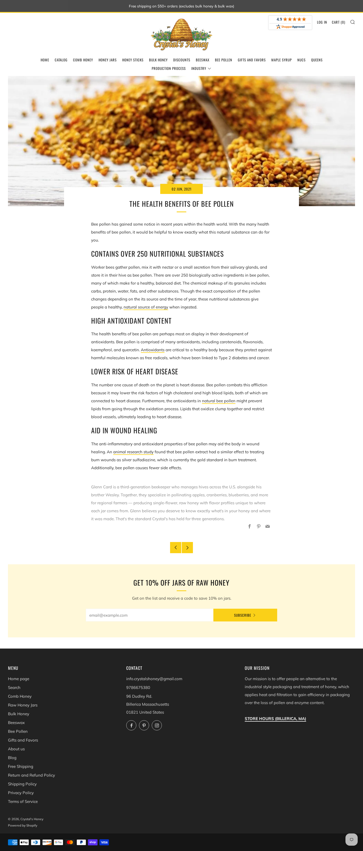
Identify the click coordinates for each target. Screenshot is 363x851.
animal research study (133, 451)
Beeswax (202, 59)
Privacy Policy (21, 792)
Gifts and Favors (252, 59)
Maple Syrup (281, 59)
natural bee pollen (218, 400)
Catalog (61, 59)
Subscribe (242, 615)
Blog (12, 757)
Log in (322, 22)
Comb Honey (83, 59)
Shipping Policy (22, 783)
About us (16, 748)
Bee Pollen (223, 59)
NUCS (301, 59)
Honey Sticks (132, 59)
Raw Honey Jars (22, 705)
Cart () (338, 22)
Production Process (169, 68)
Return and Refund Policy (31, 775)
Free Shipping (20, 766)
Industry (198, 68)
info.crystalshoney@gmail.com (154, 678)
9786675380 (138, 687)
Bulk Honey (158, 59)
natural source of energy (146, 307)
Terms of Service (23, 801)
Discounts (181, 59)
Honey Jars (108, 59)
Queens (317, 59)
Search (14, 687)
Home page (18, 678)
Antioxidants (152, 349)
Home (45, 59)
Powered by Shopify (22, 825)
